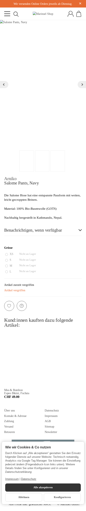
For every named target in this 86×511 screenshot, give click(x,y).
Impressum (12, 479)
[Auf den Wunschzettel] (9, 306)
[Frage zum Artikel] (22, 306)
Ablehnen (23, 497)
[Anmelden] (70, 14)
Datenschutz (28, 479)
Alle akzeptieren (43, 487)
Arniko (10, 178)
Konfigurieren (62, 497)
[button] (43, 230)
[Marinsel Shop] (43, 13)
